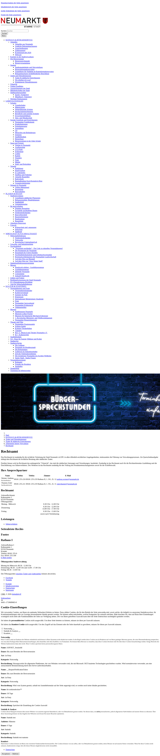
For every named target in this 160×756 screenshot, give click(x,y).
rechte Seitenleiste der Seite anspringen (15, 11)
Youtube (9, 580)
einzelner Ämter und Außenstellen (28, 574)
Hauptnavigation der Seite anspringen (15, 3)
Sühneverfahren (11, 524)
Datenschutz (10, 588)
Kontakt (9, 584)
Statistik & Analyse (11, 631)
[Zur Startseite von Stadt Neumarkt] (24, 27)
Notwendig (8, 629)
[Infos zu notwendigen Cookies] (13, 629)
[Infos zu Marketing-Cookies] (19, 631)
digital (16, 594)
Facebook (9, 578)
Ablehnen (15, 754)
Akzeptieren (6, 754)
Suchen (3, 31)
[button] (19, 40)
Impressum (10, 590)
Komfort (7, 633)
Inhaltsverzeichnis (12, 586)
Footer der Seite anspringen (11, 15)
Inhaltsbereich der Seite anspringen (14, 7)
